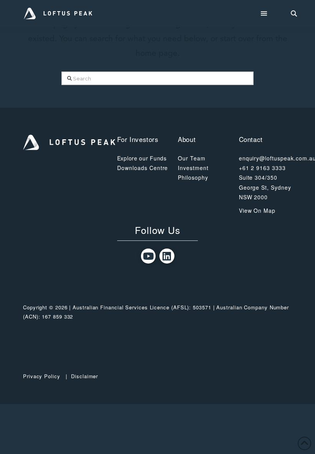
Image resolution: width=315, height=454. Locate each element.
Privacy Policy (41, 376)
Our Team (192, 158)
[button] (264, 13)
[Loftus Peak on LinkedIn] (166, 256)
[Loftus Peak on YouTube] (148, 256)
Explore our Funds (142, 158)
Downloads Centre (142, 168)
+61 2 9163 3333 (262, 168)
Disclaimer (84, 376)
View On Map (257, 210)
